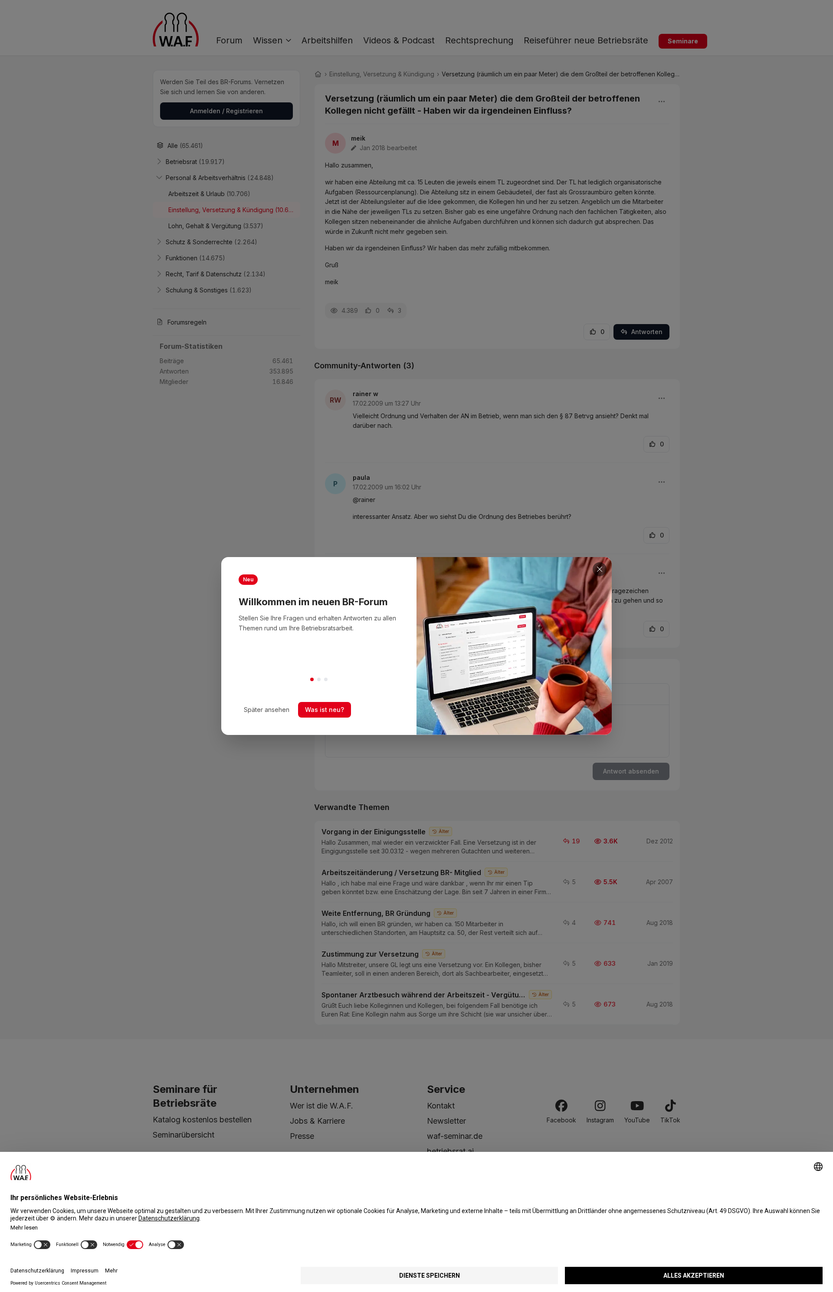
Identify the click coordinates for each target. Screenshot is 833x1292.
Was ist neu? (324, 709)
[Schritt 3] (326, 679)
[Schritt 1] (312, 679)
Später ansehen (266, 709)
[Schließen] (600, 569)
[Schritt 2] (319, 679)
